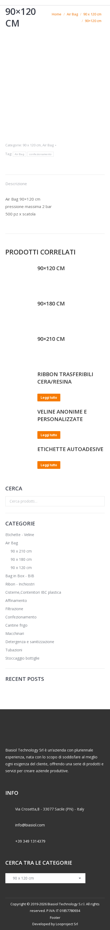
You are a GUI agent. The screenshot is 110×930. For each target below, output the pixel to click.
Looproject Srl (67, 923)
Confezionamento (21, 616)
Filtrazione (14, 608)
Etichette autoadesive (70, 449)
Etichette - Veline (19, 534)
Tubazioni (13, 649)
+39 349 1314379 (30, 841)
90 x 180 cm (21, 559)
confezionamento (40, 154)
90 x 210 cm (21, 551)
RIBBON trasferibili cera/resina (65, 378)
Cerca (99, 501)
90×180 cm (51, 303)
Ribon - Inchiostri (19, 584)
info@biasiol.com (30, 824)
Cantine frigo (16, 625)
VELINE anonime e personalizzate (62, 415)
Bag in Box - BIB (19, 575)
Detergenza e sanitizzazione (29, 641)
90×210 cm (51, 338)
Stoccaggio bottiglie (22, 658)
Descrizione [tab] (16, 183)
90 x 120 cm (32, 145)
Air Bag (48, 145)
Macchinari (14, 633)
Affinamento (16, 600)
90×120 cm (51, 268)
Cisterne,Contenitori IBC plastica (33, 592)
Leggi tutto (49, 398)
